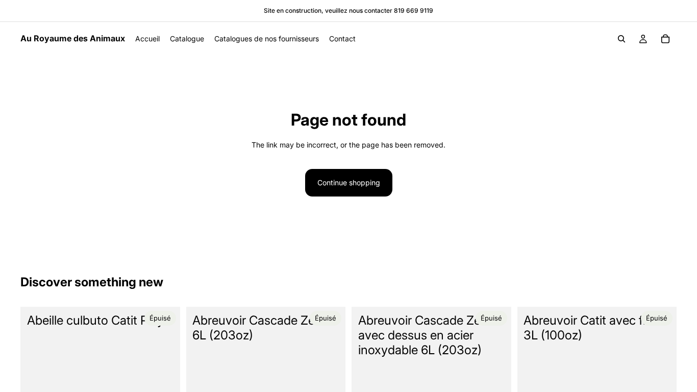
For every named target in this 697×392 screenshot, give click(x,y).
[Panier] (665, 39)
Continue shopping (348, 182)
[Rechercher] (621, 39)
